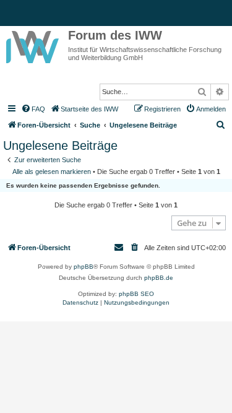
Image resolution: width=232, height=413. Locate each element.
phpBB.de (158, 277)
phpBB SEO (136, 293)
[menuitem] (32, 109)
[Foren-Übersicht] (34, 44)
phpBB (83, 266)
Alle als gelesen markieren (51, 171)
